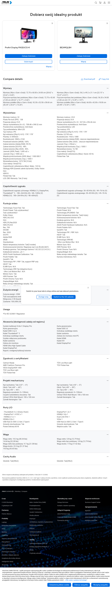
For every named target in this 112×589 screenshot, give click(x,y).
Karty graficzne (6, 545)
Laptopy (4, 522)
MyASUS (87, 510)
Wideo (31, 550)
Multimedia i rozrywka (36, 525)
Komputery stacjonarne (9, 525)
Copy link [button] (105, 79)
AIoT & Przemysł (7, 548)
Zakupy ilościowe (62, 502)
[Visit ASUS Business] (8, 491)
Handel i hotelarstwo (36, 512)
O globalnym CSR (7, 505)
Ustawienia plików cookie (59, 585)
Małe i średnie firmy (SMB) (38, 502)
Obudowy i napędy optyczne (10, 555)
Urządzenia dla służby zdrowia (11, 558)
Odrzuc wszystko (81, 585)
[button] (95, 2)
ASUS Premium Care (63, 514)
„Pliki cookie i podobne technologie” (76, 580)
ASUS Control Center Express (94, 517)
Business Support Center (92, 502)
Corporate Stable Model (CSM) (66, 517)
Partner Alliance (6, 514)
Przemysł (32, 519)
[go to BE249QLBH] (83, 35)
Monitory (4, 532)
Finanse (32, 528)
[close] (88, 288)
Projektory (5, 535)
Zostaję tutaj (43, 297)
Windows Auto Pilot (91, 520)
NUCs (3, 529)
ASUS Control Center (91, 514)
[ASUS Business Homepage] (7, 2)
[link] (28, 62)
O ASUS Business (7, 502)
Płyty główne (6, 542)
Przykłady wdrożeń (35, 553)
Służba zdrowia (34, 515)
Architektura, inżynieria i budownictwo (41, 522)
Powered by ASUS (62, 520)
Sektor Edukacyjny (35, 509)
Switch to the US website (64, 297)
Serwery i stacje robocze (9, 538)
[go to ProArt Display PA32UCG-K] (28, 35)
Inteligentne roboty (7, 561)
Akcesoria (5, 565)
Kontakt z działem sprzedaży (66, 505)
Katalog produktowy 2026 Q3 (38, 543)
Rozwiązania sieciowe (8, 552)
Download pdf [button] (89, 79)
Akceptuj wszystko (100, 585)
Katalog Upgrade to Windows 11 (39, 546)
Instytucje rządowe (35, 532)
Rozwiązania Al (34, 535)
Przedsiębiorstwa (35, 505)
